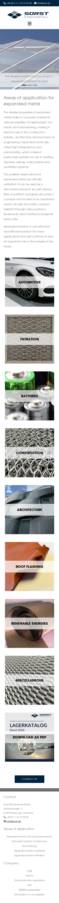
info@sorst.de (43, 3)
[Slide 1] (29, 85)
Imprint (29, 875)
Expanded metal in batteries (29, 850)
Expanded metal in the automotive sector (29, 836)
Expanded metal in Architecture (29, 841)
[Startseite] (28, 15)
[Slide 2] (35, 85)
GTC (29, 885)
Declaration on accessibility (29, 894)
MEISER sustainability (29, 889)
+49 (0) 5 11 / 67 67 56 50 (19, 3)
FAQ (29, 871)
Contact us (29, 779)
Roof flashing (30, 846)
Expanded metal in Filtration (29, 855)
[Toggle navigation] (29, 24)
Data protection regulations (29, 880)
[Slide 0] (24, 85)
